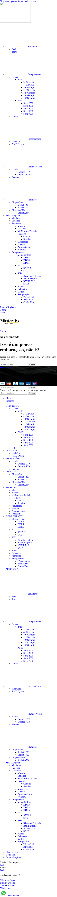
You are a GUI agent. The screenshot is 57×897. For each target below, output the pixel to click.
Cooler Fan (28, 302)
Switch (21, 291)
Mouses (21, 226)
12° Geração (29, 92)
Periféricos (16, 223)
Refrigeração (23, 294)
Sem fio (27, 239)
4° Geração (28, 85)
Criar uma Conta (7, 880)
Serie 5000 (28, 111)
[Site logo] (15, 21)
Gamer (15, 77)
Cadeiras (16, 220)
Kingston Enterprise (32, 276)
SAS (25, 270)
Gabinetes (22, 289)
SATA (26, 284)
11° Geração (29, 90)
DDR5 (26, 263)
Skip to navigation (8, 1)
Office (15, 116)
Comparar (10, 854)
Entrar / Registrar (14, 857)
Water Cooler (29, 297)
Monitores (16, 218)
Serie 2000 (28, 103)
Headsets (22, 234)
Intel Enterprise (30, 278)
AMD (20, 100)
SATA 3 (27, 268)
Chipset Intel (17, 202)
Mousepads (23, 242)
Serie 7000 (28, 114)
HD (19, 265)
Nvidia (15, 169)
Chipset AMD (18, 210)
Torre (14, 52)
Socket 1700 (23, 207)
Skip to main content (26, 1)
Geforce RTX (24, 174)
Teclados (22, 228)
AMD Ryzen (18, 144)
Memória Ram (24, 255)
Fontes (21, 286)
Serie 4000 (28, 108)
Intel (20, 79)
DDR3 (26, 257)
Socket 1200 (23, 205)
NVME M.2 (29, 281)
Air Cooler (28, 299)
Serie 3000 (28, 106)
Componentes (18, 252)
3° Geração (28, 82)
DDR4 (26, 260)
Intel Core (16, 141)
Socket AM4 (23, 213)
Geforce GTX (24, 172)
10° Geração (29, 87)
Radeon (15, 177)
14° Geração (29, 98)
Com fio (27, 236)
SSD (20, 273)
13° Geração (29, 95)
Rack (14, 49)
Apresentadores (25, 247)
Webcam (22, 249)
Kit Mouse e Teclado (27, 231)
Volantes (21, 244)
